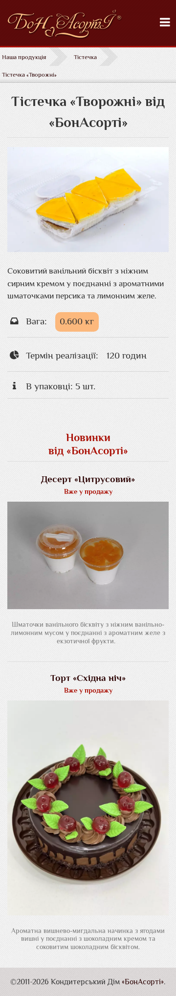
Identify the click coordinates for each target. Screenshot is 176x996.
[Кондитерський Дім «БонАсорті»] (88, 25)
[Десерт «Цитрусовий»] (88, 606)
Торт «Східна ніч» (88, 678)
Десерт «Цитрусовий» (88, 479)
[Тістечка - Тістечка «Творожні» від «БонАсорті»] (88, 249)
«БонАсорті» (143, 981)
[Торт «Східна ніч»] (88, 912)
